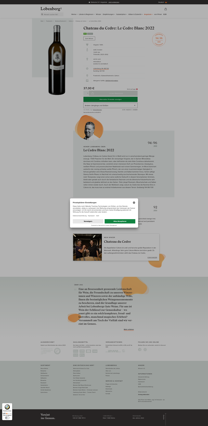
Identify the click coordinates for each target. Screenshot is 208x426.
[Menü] (11, 404)
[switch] (7, 417)
